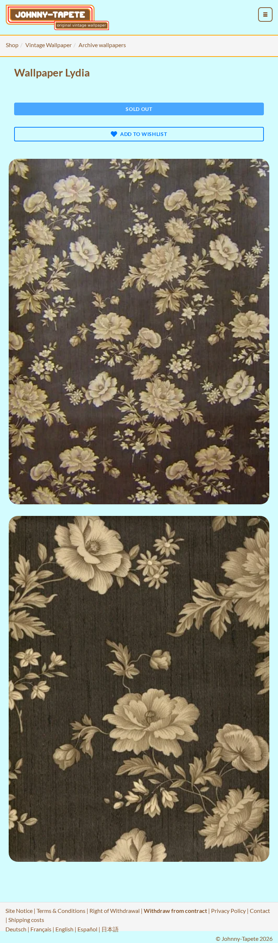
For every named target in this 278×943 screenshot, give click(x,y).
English (64, 929)
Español (87, 929)
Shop (12, 44)
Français (40, 929)
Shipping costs (26, 919)
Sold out (139, 109)
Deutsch (15, 929)
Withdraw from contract (175, 910)
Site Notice (19, 910)
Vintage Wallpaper (48, 44)
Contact (260, 910)
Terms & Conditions (61, 910)
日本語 (110, 929)
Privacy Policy (228, 910)
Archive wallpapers (102, 44)
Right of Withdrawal (114, 910)
